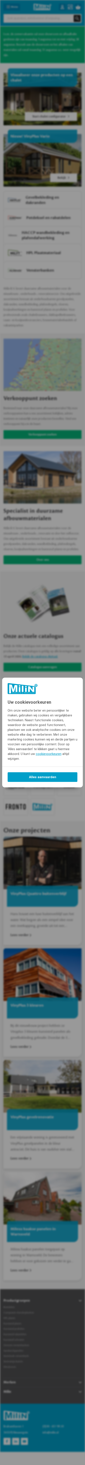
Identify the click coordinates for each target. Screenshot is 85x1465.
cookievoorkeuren (48, 754)
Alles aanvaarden (42, 777)
